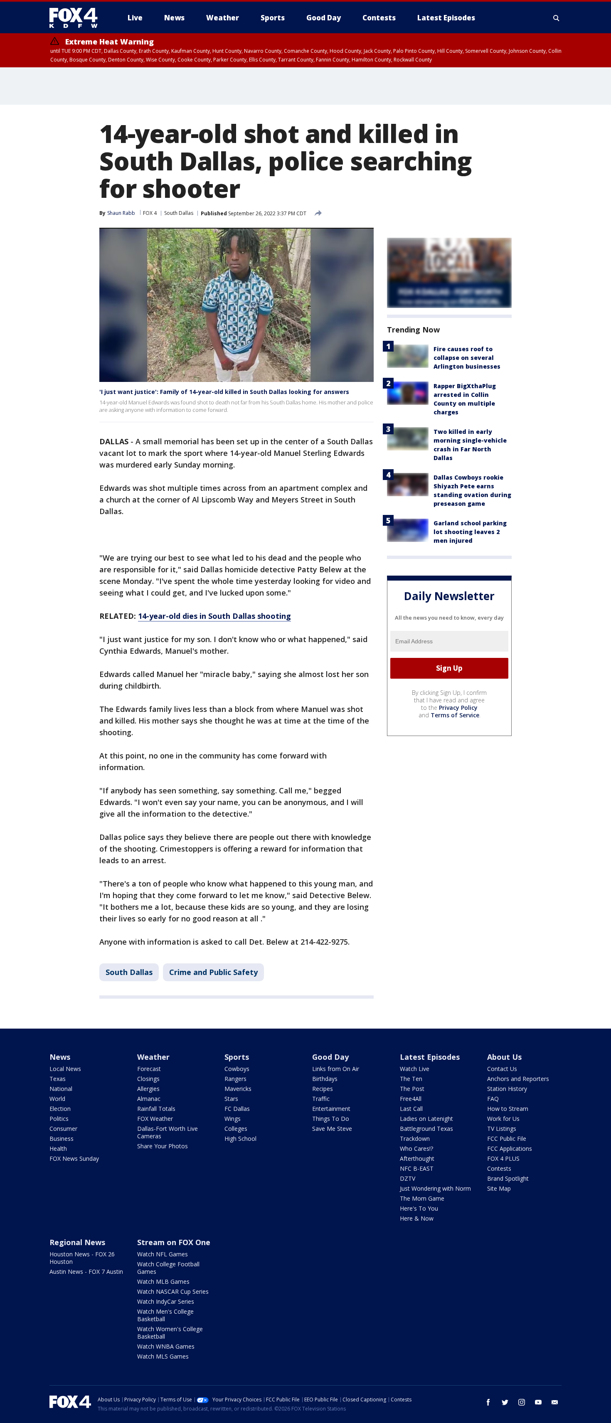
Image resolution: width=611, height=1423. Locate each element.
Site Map (499, 1188)
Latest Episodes (430, 1057)
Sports (236, 1057)
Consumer (63, 1128)
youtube (538, 1402)
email (555, 1402)
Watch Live (414, 1069)
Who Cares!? (416, 1148)
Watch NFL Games (162, 1254)
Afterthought (417, 1158)
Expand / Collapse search (557, 18)
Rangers (235, 1079)
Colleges (235, 1128)
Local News (65, 1069)
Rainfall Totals (156, 1109)
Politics (59, 1119)
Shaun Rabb (121, 213)
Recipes (322, 1089)
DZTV (407, 1178)
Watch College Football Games (168, 1267)
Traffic (321, 1099)
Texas (57, 1079)
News (59, 1057)
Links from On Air (335, 1069)
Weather (153, 1057)
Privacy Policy (458, 708)
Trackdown (415, 1138)
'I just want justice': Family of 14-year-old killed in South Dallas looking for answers (224, 392)
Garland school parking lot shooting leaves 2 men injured (470, 531)
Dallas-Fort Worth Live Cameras (167, 1132)
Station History (507, 1089)
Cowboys (236, 1069)
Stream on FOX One (173, 1242)
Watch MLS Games (163, 1356)
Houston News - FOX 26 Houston (82, 1257)
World (57, 1099)
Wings (232, 1119)
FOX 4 (150, 213)
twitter (505, 1402)
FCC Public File (506, 1138)
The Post (412, 1089)
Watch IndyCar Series (165, 1301)
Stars (231, 1099)
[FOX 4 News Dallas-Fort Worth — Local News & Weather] (76, 18)
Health (58, 1148)
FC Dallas (237, 1109)
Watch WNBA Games (166, 1346)
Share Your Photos (162, 1146)
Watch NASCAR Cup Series (173, 1291)
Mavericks (237, 1089)
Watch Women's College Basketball (170, 1332)
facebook (488, 1402)
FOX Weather (155, 1119)
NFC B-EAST (417, 1168)
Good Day (330, 1057)
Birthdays (325, 1079)
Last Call (411, 1109)
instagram (521, 1402)
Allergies (148, 1089)
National (60, 1089)
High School (240, 1138)
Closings (148, 1079)
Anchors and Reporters (518, 1079)
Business (61, 1138)
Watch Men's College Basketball (165, 1315)
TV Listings (501, 1128)
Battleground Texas (426, 1128)
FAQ (493, 1099)
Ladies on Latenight (426, 1119)
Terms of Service (455, 715)
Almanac (148, 1099)
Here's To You (419, 1208)
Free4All (410, 1099)
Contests (499, 1168)
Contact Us (502, 1069)
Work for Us (503, 1119)
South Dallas (178, 213)
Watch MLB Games (163, 1281)
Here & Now (417, 1218)
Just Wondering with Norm (435, 1188)
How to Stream (507, 1109)
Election (60, 1109)
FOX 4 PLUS (503, 1158)
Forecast (149, 1069)
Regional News (77, 1242)
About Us (504, 1057)
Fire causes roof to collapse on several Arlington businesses (467, 357)
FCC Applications (509, 1148)
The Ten (411, 1079)
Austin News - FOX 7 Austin (86, 1271)
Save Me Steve (332, 1128)
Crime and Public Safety (213, 972)
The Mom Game (422, 1198)
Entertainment (331, 1109)
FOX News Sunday (74, 1158)
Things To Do (330, 1119)
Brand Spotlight (508, 1178)
